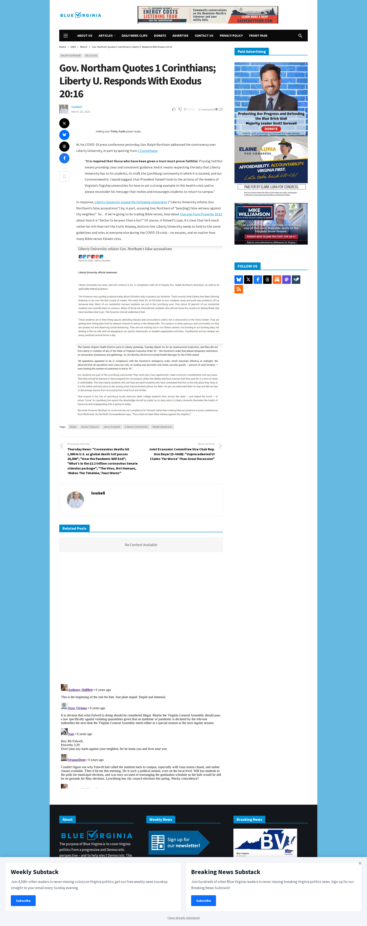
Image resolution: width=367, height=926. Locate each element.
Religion (91, 55)
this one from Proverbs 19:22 (201, 214)
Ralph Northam (71, 55)
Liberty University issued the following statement (131, 202)
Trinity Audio (118, 131)
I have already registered (184, 918)
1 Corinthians (147, 150)
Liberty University (136, 426)
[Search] (300, 35)
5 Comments (207, 109)
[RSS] (238, 289)
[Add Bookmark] (64, 176)
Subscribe (23, 901)
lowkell (76, 107)
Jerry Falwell (112, 426)
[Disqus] (141, 619)
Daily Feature (90, 426)
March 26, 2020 (80, 111)
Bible (73, 426)
